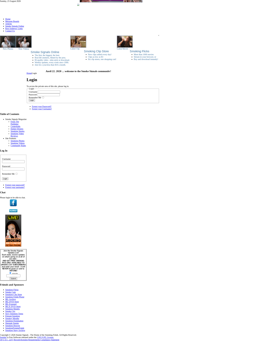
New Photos (8, 49)
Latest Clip (75, 49)
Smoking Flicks (139, 51)
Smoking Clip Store (96, 51)
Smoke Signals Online (45, 52)
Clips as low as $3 (95, 57)
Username (33, 92)
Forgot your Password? (41, 106)
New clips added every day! (99, 54)
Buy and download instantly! (146, 59)
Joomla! (3, 337)
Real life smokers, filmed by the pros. (50, 58)
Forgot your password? (15, 185)
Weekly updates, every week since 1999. (52, 62)
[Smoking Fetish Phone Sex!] (13, 246)
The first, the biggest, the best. (47, 55)
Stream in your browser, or (145, 57)
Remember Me (35, 97)
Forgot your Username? (42, 109)
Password (33, 94)
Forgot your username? (15, 187)
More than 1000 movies (144, 54)
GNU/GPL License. (45, 337)
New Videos (23, 49)
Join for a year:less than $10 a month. (50, 65)
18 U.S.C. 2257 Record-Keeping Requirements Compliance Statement (29, 340)
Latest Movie (122, 49)
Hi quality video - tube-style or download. (52, 60)
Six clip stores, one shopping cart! (102, 59)
